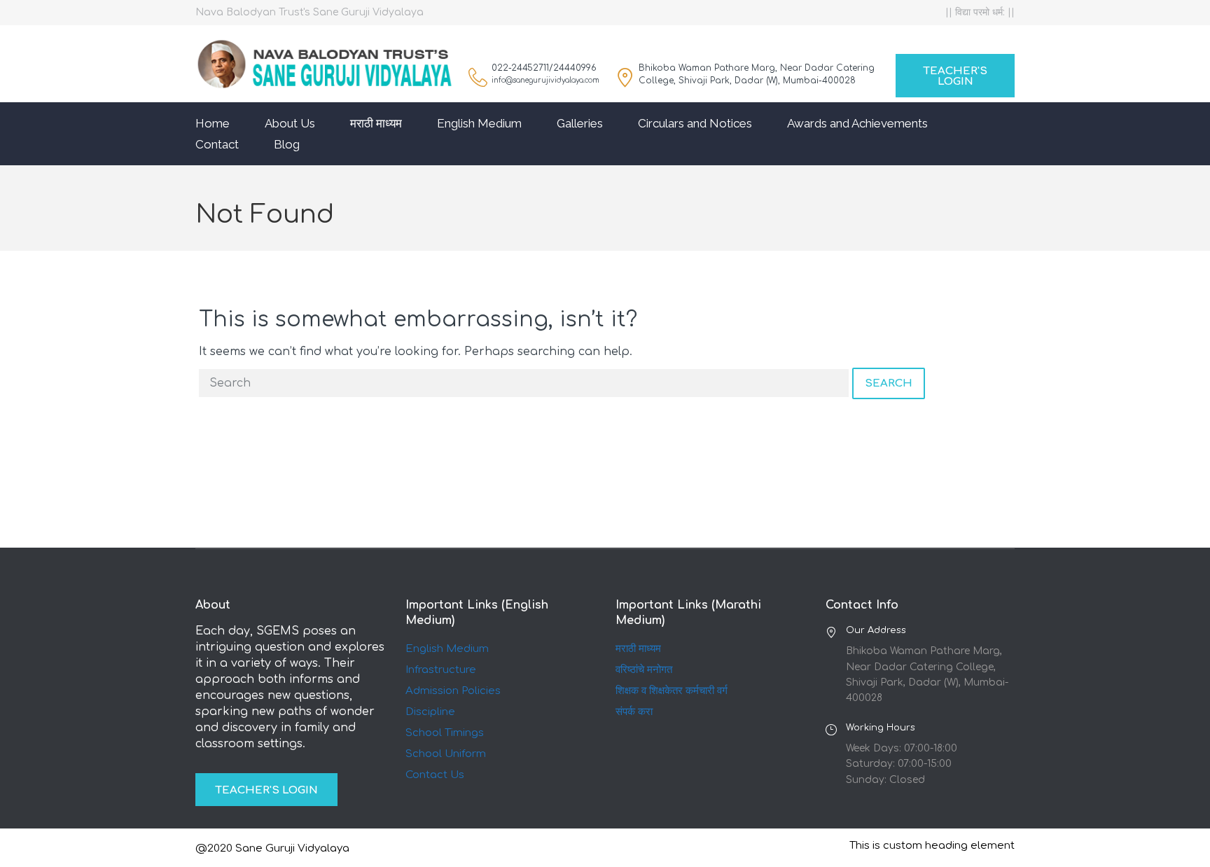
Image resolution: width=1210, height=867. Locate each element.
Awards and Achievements (857, 123)
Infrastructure (440, 670)
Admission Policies (453, 691)
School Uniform (445, 754)
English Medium (479, 123)
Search (888, 383)
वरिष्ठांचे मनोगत (644, 670)
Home (212, 123)
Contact (217, 144)
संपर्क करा (634, 712)
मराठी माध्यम (376, 123)
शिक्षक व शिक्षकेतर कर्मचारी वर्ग (672, 691)
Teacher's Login (955, 76)
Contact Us (434, 775)
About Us (290, 123)
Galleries (580, 123)
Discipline (430, 712)
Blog (287, 144)
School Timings (444, 733)
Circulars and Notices (695, 123)
